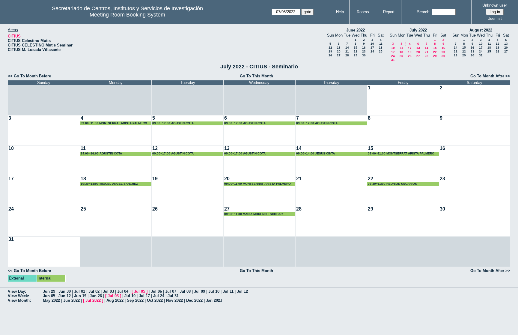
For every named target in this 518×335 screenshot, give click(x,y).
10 (372, 43)
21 (347, 51)
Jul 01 (79, 291)
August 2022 (480, 30)
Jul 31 (173, 296)
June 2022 (355, 30)
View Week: (18, 296)
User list (494, 18)
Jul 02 (94, 291)
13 (339, 47)
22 (355, 51)
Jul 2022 (93, 300)
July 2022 (418, 30)
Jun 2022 (71, 300)
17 (372, 47)
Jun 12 (64, 296)
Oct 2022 (155, 300)
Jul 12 (242, 291)
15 (355, 47)
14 (347, 47)
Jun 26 (96, 296)
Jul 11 (228, 291)
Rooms (363, 12)
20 (339, 51)
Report (388, 12)
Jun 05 (49, 296)
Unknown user (494, 5)
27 (339, 55)
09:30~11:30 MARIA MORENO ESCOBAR (253, 214)
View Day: (17, 291)
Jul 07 (170, 291)
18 (381, 47)
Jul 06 (156, 291)
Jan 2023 (214, 300)
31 (393, 59)
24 (372, 51)
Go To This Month (256, 76)
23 (364, 51)
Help (340, 12)
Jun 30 (64, 291)
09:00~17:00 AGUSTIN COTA (173, 123)
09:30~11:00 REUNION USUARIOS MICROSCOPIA (392, 184)
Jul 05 (139, 291)
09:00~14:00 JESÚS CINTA (315, 153)
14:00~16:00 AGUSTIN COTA (101, 153)
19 (330, 51)
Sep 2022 (135, 300)
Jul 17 (144, 296)
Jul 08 (185, 291)
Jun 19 (80, 296)
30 (364, 55)
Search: (423, 12)
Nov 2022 (174, 300)
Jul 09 (199, 291)
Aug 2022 (115, 300)
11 (381, 43)
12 (330, 47)
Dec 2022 (194, 300)
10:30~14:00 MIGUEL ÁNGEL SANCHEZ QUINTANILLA (109, 184)
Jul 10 (213, 291)
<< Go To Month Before (29, 76)
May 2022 (51, 300)
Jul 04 (122, 291)
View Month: (19, 300)
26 (330, 55)
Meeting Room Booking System (127, 15)
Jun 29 (49, 291)
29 (355, 55)
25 (381, 51)
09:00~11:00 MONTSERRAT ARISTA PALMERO (114, 123)
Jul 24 (158, 296)
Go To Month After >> (490, 76)
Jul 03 (108, 291)
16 (364, 47)
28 (347, 55)
